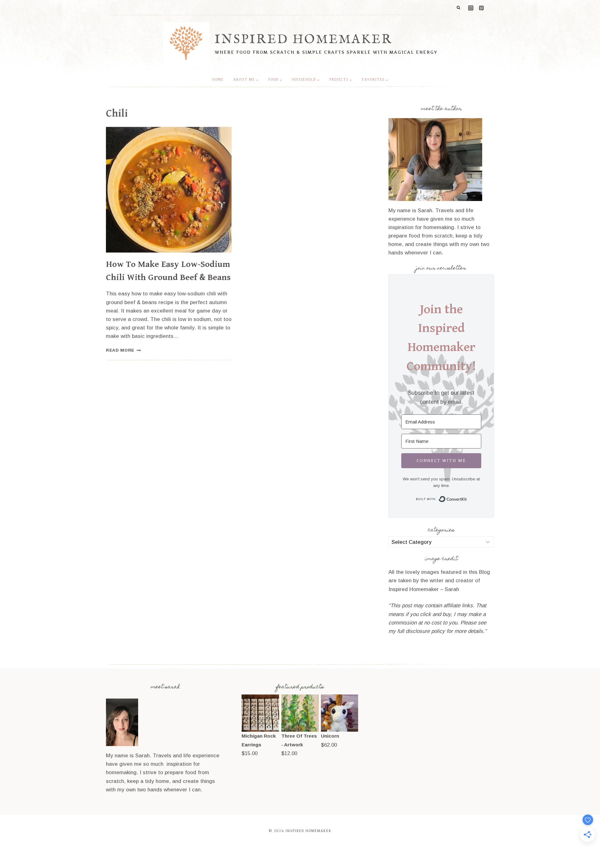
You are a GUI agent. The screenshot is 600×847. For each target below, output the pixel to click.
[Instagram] (470, 8)
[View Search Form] (458, 8)
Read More (123, 350)
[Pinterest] (481, 8)
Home (218, 80)
